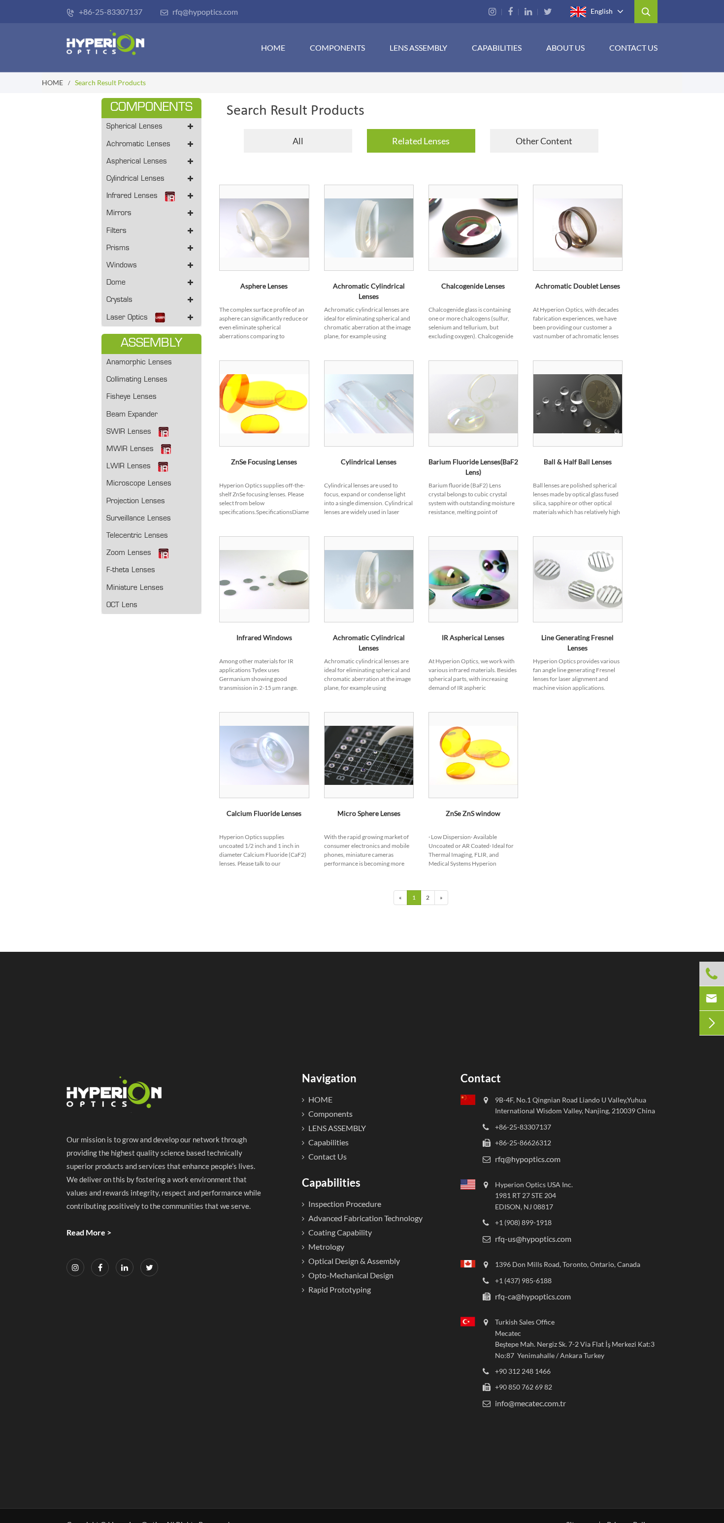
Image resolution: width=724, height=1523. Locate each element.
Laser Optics (127, 318)
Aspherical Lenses (136, 161)
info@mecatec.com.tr (530, 1403)
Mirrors (119, 213)
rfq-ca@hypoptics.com (533, 1296)
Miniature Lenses (135, 588)
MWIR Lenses (130, 449)
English (601, 10)
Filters (116, 231)
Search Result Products (110, 82)
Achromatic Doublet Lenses (577, 286)
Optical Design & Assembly (354, 1260)
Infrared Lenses (132, 196)
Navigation (329, 1078)
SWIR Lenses (128, 432)
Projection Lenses (135, 501)
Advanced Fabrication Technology (365, 1218)
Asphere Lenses (264, 286)
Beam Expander (132, 415)
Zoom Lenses (128, 553)
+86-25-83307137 (104, 11)
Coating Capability (340, 1232)
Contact (481, 1078)
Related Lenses (421, 140)
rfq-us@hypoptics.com (533, 1238)
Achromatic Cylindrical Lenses (369, 291)
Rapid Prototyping (339, 1289)
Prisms (118, 248)
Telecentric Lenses (137, 536)
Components (337, 47)
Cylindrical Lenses (135, 179)
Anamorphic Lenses (139, 362)
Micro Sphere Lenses (368, 813)
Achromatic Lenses (138, 144)
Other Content (544, 140)
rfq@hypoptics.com (199, 11)
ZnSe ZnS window (473, 813)
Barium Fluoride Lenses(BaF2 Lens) (473, 466)
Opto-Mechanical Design (351, 1275)
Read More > (88, 1232)
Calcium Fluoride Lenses (264, 813)
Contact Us (633, 47)
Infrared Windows (264, 637)
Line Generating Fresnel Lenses (577, 642)
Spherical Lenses (134, 126)
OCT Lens (121, 605)
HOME (273, 47)
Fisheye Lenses (131, 397)
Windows (121, 265)
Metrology (326, 1246)
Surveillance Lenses (138, 518)
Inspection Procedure (344, 1203)
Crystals (119, 300)
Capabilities (497, 47)
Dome (116, 283)
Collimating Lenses (136, 380)
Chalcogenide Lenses (473, 286)
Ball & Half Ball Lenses (578, 461)
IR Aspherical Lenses (473, 637)
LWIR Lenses (128, 466)
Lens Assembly (418, 47)
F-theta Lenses (130, 570)
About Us (565, 47)
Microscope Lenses (138, 483)
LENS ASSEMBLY (337, 1128)
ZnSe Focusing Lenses (264, 461)
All (298, 140)
